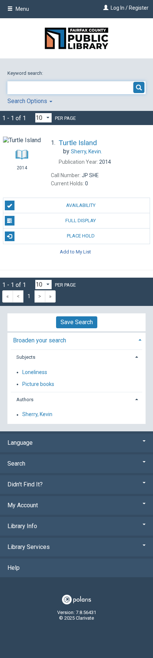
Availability (80, 205)
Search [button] (16, 463)
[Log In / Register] (104, 8)
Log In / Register (130, 8)
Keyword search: (25, 73)
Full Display (80, 220)
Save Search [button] (77, 322)
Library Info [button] (22, 526)
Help (13, 567)
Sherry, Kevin (37, 415)
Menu (21, 9)
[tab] (76, 339)
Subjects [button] (25, 357)
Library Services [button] (28, 546)
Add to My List (75, 252)
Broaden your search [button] (39, 340)
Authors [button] (24, 399)
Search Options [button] (28, 101)
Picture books (38, 384)
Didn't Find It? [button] (25, 484)
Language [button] (20, 442)
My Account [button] (22, 505)
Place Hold (81, 236)
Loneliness (34, 372)
